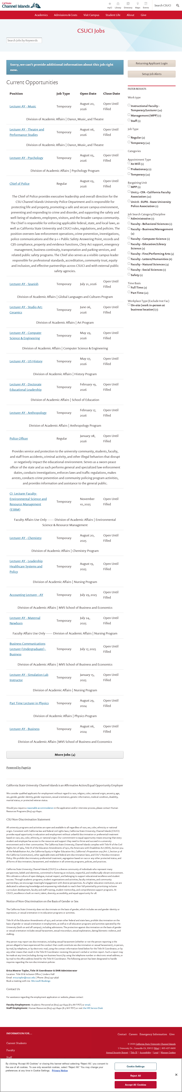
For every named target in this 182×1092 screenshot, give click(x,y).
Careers (133, 1034)
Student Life (113, 15)
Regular (137, 137)
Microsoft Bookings (40, 980)
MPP (135, 187)
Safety (136, 275)
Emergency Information (153, 1034)
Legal (155, 1053)
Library (118, 7)
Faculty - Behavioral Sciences (151, 224)
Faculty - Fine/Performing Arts (152, 254)
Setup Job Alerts (151, 74)
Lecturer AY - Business (24, 729)
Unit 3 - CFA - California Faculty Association (151, 194)
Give (143, 15)
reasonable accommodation (40, 807)
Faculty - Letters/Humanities (151, 259)
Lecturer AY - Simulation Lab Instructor (29, 677)
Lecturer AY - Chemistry (26, 538)
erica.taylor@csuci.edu (23, 977)
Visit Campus (91, 15)
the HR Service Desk (93, 1008)
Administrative (142, 218)
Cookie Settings (135, 1066)
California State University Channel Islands (156, 1044)
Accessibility (145, 1053)
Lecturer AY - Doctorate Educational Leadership (26, 387)
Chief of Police (20, 183)
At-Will (137, 164)
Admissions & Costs (65, 15)
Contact (122, 1034)
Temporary (140, 143)
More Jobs (64, 754)
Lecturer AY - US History (26, 361)
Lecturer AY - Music (23, 106)
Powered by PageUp (18, 767)
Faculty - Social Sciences (148, 270)
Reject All (135, 1075)
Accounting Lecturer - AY (26, 595)
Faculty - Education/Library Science (148, 246)
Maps (137, 7)
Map (156, 1048)
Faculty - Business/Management (152, 231)
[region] (91, 1075)
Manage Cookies (168, 1053)
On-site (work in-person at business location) (148, 307)
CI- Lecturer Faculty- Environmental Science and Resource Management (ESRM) (28, 501)
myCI (109, 7)
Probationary (140, 169)
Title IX (133, 1053)
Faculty (10, 1050)
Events (146, 7)
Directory (128, 7)
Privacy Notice (60, 1070)
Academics (41, 15)
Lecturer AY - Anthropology (28, 412)
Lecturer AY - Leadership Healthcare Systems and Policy (26, 566)
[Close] (176, 1075)
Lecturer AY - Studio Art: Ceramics (26, 310)
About (130, 15)
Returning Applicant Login (152, 63)
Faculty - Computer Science (150, 239)
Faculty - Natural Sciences (149, 264)
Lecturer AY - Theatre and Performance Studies (27, 132)
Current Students (16, 1043)
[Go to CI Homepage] (21, 5)
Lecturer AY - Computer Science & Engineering (25, 335)
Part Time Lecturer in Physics (29, 703)
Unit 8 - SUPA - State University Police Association (151, 204)
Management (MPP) (145, 115)
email (87, 1004)
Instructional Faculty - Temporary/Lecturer (146, 108)
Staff (135, 121)
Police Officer (19, 438)
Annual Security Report (117, 1053)
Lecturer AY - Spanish (24, 284)
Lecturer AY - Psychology (26, 158)
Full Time (138, 287)
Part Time (139, 293)
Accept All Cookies (135, 1084)
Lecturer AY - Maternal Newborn (25, 620)
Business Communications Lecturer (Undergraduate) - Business (28, 648)
